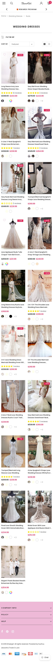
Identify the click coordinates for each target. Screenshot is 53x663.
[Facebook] (2, 631)
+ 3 (42, 101)
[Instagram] (13, 631)
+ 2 (42, 209)
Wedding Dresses (15, 16)
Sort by (4, 44)
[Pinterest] (7, 631)
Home (3, 16)
